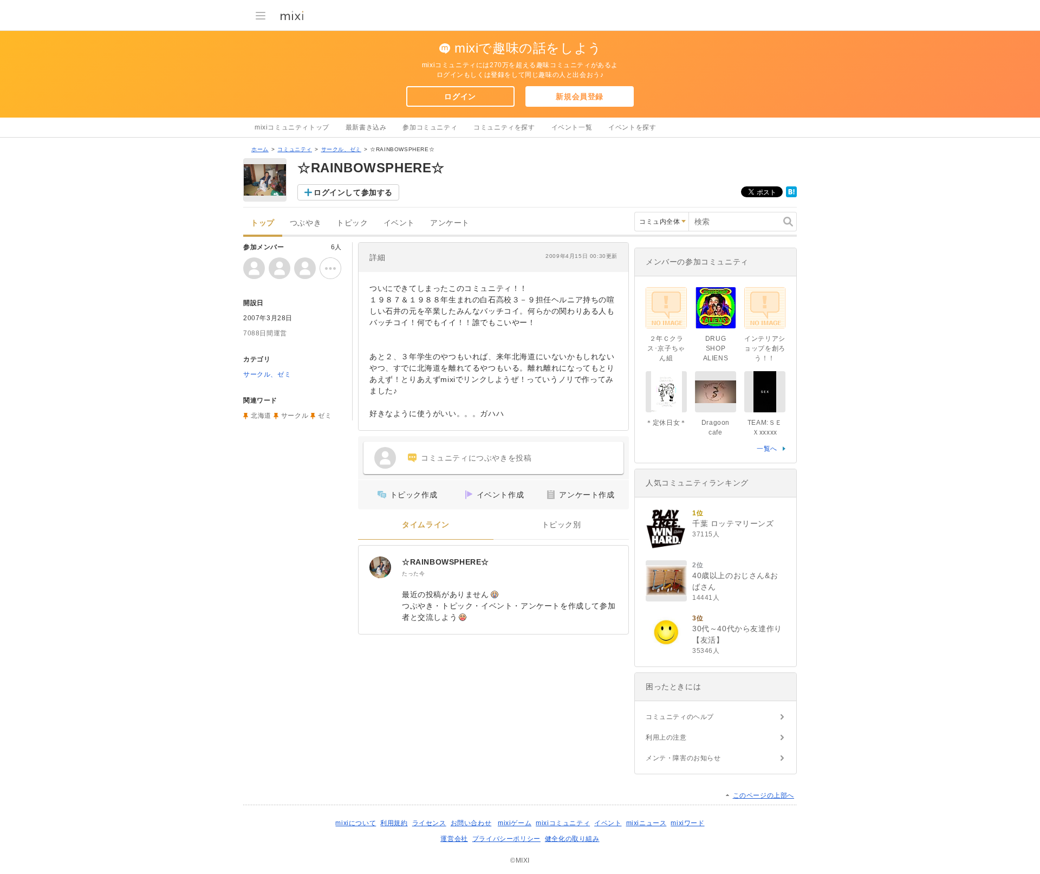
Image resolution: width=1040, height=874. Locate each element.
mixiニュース (646, 823)
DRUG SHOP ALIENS (716, 348)
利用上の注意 (666, 737)
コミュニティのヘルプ (680, 717)
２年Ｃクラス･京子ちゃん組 (666, 348)
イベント (399, 223)
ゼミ (325, 415)
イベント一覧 (572, 127)
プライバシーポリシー (506, 839)
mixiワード (687, 823)
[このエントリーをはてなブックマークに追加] (791, 195)
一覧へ (767, 448)
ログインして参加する (353, 192)
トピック (352, 223)
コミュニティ (294, 149)
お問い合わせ (471, 823)
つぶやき (305, 223)
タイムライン (426, 525)
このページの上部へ (763, 795)
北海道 (261, 415)
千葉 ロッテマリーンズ (733, 523)
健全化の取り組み (572, 839)
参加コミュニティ (429, 127)
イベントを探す (632, 127)
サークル (294, 415)
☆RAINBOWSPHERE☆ (445, 562)
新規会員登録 (579, 96)
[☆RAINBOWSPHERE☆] (380, 567)
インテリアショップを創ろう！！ (764, 348)
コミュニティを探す (504, 127)
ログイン (460, 96)
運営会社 (453, 839)
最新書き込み (366, 127)
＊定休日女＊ (666, 422)
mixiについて (355, 823)
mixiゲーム (514, 823)
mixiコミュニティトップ (292, 127)
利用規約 (393, 823)
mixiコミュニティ (563, 823)
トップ (263, 223)
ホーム (260, 149)
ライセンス (429, 823)
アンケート (450, 223)
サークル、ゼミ (341, 149)
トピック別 (561, 525)
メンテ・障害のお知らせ (683, 758)
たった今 (413, 574)
